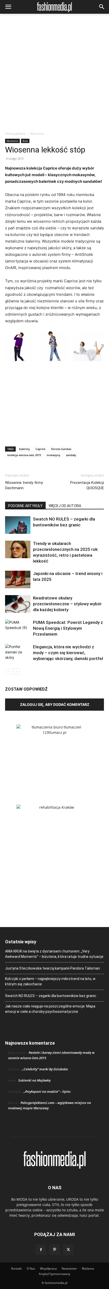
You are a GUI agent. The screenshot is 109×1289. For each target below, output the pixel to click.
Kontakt (16, 1268)
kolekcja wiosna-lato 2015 (24, 455)
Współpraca (48, 1268)
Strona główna (15, 133)
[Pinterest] (54, 1250)
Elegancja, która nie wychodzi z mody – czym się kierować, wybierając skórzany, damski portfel (68, 652)
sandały (71, 455)
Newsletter (69, 1268)
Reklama (88, 1268)
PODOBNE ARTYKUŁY (25, 506)
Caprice (40, 449)
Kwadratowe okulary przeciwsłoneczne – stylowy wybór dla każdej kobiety (67, 603)
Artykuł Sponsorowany (54, 1274)
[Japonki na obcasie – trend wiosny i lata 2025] (17, 579)
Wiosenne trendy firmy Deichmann (24, 485)
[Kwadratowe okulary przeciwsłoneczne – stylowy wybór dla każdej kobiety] (17, 604)
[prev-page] (8, 671)
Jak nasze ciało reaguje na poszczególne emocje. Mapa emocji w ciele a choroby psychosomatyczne (50, 1009)
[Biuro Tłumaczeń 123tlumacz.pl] (54, 756)
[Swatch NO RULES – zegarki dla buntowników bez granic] (17, 525)
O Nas (31, 1268)
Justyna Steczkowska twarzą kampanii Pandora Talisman (52, 968)
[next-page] (16, 671)
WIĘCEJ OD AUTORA (65, 506)
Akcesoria (37, 133)
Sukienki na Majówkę (34, 1080)
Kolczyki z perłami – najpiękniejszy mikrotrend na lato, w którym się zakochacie (50, 981)
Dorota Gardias (61, 449)
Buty (25, 141)
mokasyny (53, 455)
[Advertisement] (54, 74)
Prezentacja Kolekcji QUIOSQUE (87, 485)
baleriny (24, 449)
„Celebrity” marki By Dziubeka (45, 1069)
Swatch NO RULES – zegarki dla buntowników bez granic (50, 996)
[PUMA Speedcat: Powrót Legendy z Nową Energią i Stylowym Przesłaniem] (17, 628)
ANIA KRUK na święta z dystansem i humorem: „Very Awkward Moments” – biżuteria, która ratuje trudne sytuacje (54, 954)
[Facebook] (41, 1250)
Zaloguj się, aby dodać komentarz (54, 704)
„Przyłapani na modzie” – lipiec (47, 1091)
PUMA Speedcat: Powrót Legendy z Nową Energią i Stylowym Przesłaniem (68, 628)
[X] (68, 1250)
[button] (8, 7)
